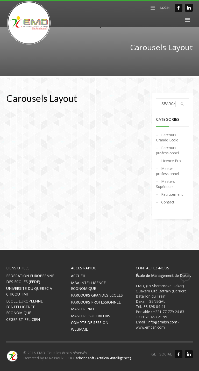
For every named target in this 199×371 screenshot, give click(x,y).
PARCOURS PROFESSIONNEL (96, 302)
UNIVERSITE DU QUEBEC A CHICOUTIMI (29, 291)
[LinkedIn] (189, 8)
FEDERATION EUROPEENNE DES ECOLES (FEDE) (30, 278)
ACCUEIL (78, 275)
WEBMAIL (79, 329)
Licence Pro (171, 160)
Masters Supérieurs (165, 184)
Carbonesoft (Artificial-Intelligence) (102, 357)
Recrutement (172, 194)
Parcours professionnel (167, 150)
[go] (182, 104)
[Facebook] (178, 8)
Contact (167, 202)
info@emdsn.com (162, 322)
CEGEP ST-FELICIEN (23, 319)
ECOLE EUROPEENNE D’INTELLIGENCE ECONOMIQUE (24, 307)
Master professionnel (167, 171)
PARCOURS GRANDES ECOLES (97, 295)
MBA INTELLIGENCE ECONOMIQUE (88, 285)
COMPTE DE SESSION (89, 322)
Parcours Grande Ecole (167, 137)
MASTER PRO (82, 308)
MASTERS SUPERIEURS (90, 315)
